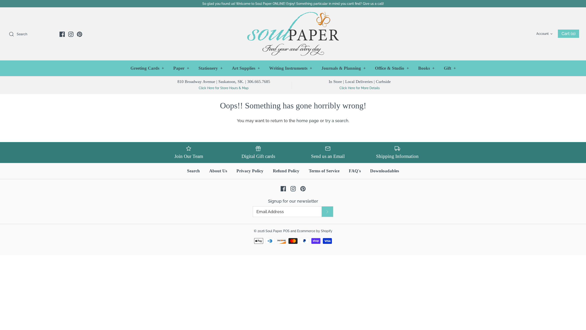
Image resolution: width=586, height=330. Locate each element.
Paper (181, 68)
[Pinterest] (79, 34)
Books (426, 68)
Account (542, 34)
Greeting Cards (147, 68)
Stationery (210, 68)
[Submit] (327, 211)
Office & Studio (392, 68)
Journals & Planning (343, 68)
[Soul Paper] (293, 34)
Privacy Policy (249, 170)
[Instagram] (70, 34)
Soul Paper (274, 231)
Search (193, 170)
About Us (218, 170)
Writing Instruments (290, 68)
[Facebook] (62, 34)
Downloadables (384, 170)
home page (307, 120)
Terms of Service (324, 170)
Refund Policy (286, 170)
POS (286, 231)
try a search (336, 120)
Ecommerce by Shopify (314, 231)
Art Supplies (246, 68)
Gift (450, 68)
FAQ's (355, 170)
